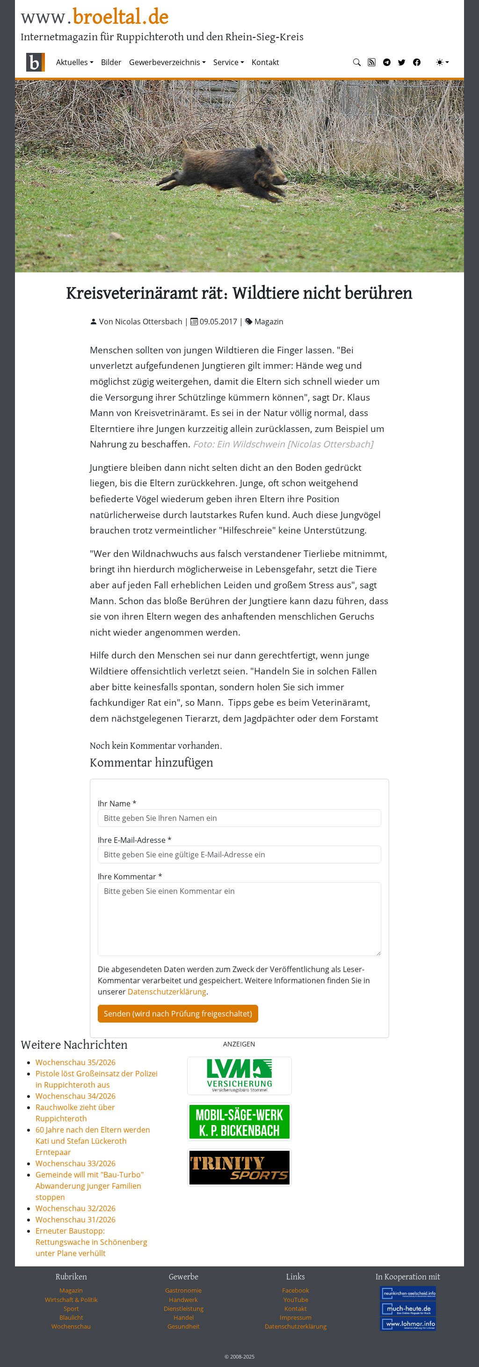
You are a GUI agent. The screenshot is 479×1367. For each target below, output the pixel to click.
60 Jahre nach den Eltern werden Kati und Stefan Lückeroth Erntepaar (93, 1141)
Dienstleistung (183, 1308)
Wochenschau (71, 1326)
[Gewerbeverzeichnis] (239, 1076)
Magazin (71, 1290)
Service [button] (226, 62)
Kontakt (265, 62)
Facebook (295, 1290)
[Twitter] (401, 62)
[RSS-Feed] (371, 62)
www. (95, 18)
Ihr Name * (117, 803)
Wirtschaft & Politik (71, 1299)
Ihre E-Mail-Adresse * (135, 840)
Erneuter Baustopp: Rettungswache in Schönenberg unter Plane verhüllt (91, 1242)
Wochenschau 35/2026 (76, 1062)
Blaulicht (71, 1317)
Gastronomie (183, 1290)
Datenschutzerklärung (167, 992)
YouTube (295, 1299)
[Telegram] (386, 62)
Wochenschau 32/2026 (76, 1208)
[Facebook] (416, 62)
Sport (71, 1308)
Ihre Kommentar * (130, 876)
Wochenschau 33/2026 (76, 1163)
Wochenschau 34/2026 (76, 1096)
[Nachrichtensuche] (356, 62)
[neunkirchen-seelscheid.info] (408, 1293)
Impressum (296, 1317)
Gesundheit (183, 1326)
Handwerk (183, 1299)
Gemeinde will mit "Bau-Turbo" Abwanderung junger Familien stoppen (90, 1186)
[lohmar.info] (408, 1324)
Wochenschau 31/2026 (76, 1219)
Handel (184, 1317)
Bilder (111, 62)
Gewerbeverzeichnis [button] (164, 62)
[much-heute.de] (408, 1308)
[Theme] (442, 62)
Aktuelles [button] (72, 62)
